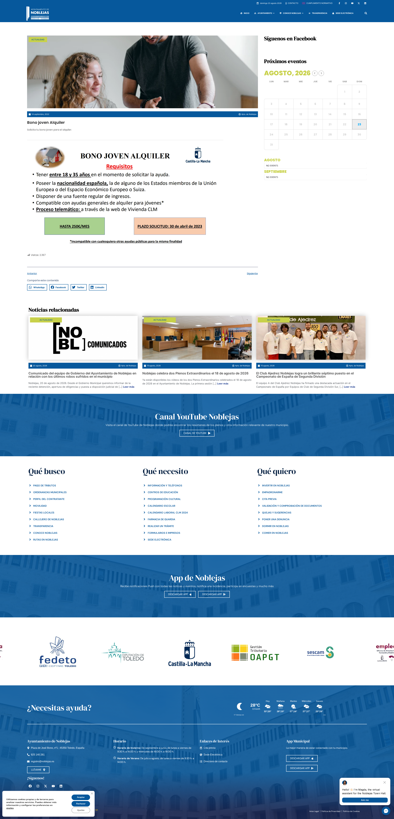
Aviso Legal (314, 811)
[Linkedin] (365, 3)
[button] (365, 13)
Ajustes (80, 810)
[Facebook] (30, 786)
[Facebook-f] (339, 3)
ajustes (10, 808)
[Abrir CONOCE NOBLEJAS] (303, 13)
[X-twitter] (359, 3)
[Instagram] (346, 3)
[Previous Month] (315, 73)
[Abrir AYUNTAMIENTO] (274, 13)
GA (96, 810)
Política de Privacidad (331, 811)
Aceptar (81, 797)
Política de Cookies (351, 811)
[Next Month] (321, 73)
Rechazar (80, 803)
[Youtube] (352, 3)
